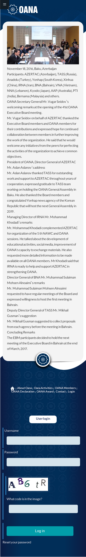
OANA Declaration (22, 392)
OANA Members (65, 388)
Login (71, 392)
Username (11, 431)
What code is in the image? (24, 499)
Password (11, 453)
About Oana (24, 388)
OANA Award (45, 392)
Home (12, 389)
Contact (61, 392)
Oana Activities (43, 388)
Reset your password (17, 543)
